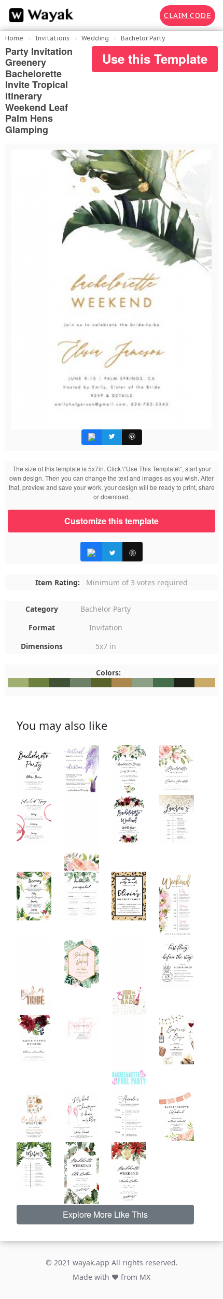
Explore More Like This (105, 1214)
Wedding (95, 38)
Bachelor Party (143, 38)
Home (14, 38)
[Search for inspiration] (145, 15)
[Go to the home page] (39, 15)
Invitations (52, 38)
